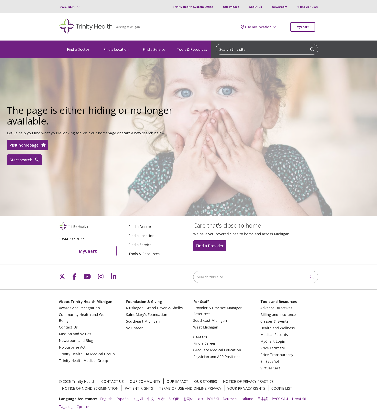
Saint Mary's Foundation (146, 314)
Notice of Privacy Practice (248, 381)
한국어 (188, 398)
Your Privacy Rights (246, 388)
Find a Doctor (78, 49)
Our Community (145, 381)
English (106, 398)
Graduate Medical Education (217, 350)
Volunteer (134, 328)
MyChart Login (272, 341)
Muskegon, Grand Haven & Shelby (154, 307)
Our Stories (205, 381)
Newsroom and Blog (76, 340)
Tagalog (66, 406)
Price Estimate (272, 348)
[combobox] (267, 49)
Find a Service (154, 49)
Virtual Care (270, 368)
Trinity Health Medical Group (83, 360)
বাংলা (200, 398)
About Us (255, 7)
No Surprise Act (72, 347)
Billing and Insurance (278, 314)
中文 (150, 398)
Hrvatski (299, 398)
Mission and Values (75, 333)
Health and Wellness (277, 328)
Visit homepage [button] (24, 145)
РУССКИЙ (280, 398)
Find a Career (204, 343)
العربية (138, 398)
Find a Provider (210, 245)
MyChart (303, 27)
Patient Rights (139, 388)
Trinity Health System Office (193, 7)
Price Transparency (276, 354)
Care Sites (67, 7)
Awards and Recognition (79, 307)
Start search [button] (21, 159)
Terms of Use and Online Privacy (190, 388)
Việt (161, 398)
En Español (269, 361)
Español (123, 398)
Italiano (247, 398)
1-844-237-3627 (307, 7)
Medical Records (274, 334)
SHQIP (174, 398)
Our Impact (231, 7)
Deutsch (230, 398)
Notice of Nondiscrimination (90, 388)
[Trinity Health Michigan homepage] (86, 27)
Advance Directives (276, 307)
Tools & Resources (192, 49)
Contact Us (68, 327)
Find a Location (116, 49)
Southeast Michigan (143, 321)
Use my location (258, 27)
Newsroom (279, 7)
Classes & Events (274, 321)
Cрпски (83, 406)
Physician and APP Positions (216, 356)
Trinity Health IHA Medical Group (87, 354)
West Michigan (205, 327)
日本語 (262, 398)
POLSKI (213, 398)
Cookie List (281, 388)
